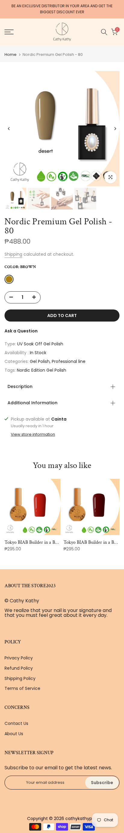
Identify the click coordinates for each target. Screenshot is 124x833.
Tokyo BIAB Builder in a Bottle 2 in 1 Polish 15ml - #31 (57, 542)
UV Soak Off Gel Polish (40, 344)
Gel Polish (40, 361)
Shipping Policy (20, 678)
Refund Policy (19, 668)
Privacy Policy (19, 658)
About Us (14, 734)
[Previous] (9, 128)
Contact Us (16, 723)
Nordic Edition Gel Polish (41, 370)
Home (11, 54)
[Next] (114, 128)
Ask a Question (21, 331)
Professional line (68, 361)
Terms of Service (22, 688)
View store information (33, 434)
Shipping (13, 254)
